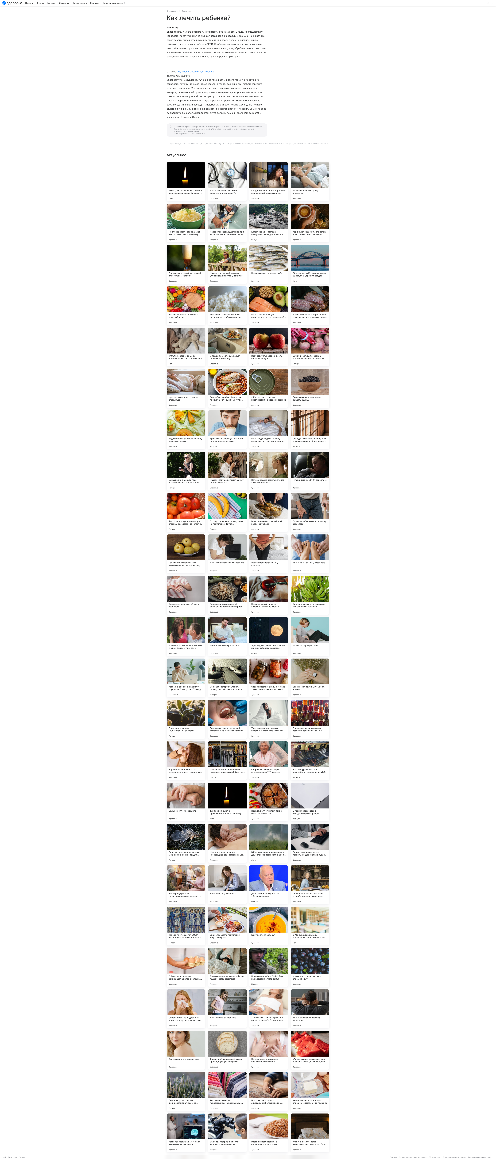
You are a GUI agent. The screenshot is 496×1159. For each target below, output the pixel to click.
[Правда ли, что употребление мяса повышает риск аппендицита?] (268, 802)
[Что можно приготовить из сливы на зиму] (310, 967)
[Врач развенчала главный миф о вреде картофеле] (268, 512)
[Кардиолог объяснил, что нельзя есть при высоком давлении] (310, 223)
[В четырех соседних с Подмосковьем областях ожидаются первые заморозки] (186, 719)
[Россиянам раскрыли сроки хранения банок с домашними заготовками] (310, 719)
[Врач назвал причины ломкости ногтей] (310, 678)
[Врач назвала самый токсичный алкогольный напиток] (186, 264)
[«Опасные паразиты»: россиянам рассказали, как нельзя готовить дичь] (310, 305)
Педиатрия (186, 11)
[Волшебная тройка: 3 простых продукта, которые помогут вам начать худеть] (227, 388)
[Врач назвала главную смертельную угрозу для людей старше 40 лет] (268, 305)
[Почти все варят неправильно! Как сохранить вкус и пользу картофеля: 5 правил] (186, 223)
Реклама (22, 1157)
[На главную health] (14, 3)
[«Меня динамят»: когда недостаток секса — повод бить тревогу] (310, 1133)
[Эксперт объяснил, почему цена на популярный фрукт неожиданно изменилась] (227, 512)
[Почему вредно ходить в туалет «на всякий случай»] (268, 471)
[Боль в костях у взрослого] (186, 802)
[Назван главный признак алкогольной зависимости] (268, 595)
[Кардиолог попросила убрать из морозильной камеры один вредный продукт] (268, 181)
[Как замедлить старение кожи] (186, 1050)
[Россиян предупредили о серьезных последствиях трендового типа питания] (268, 1133)
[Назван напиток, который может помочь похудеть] (227, 471)
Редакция (393, 1157)
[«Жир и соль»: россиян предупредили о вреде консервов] (268, 388)
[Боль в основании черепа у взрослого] (310, 1008)
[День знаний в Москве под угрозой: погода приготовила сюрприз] (186, 471)
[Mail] (4, 3)
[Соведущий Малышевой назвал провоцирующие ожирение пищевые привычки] (227, 1050)
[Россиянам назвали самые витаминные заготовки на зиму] (186, 553)
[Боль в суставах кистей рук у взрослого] (186, 595)
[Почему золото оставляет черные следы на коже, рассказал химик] (268, 1050)
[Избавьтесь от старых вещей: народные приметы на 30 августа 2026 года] (227, 760)
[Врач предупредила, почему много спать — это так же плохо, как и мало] (268, 429)
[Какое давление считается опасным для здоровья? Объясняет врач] (227, 181)
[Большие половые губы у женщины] (310, 181)
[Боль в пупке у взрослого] (227, 1008)
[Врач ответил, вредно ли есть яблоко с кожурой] (268, 347)
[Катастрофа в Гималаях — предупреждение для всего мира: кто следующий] (268, 223)
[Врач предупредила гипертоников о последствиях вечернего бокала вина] (186, 884)
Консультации (172, 11)
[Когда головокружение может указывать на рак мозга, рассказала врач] (186, 1133)
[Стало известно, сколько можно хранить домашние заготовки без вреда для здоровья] (268, 678)
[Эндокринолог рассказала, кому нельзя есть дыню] (186, 429)
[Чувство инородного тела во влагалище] (186, 388)
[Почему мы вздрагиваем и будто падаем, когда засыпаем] (227, 967)
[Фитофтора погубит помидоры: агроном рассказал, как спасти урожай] (186, 512)
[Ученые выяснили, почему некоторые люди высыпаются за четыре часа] (268, 719)
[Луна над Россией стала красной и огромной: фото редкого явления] (268, 636)
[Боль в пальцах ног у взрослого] (310, 553)
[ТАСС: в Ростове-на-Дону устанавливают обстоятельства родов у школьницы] (186, 347)
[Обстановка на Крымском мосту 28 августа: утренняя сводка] (310, 264)
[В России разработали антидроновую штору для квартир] (310, 802)
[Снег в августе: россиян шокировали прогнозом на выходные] (186, 1091)
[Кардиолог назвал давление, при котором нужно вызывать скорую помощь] (227, 223)
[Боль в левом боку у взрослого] (227, 636)
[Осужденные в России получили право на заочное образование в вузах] (310, 429)
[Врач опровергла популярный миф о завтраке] (227, 926)
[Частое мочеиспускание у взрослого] (268, 553)
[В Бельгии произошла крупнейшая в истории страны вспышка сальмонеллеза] (186, 967)
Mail (4, 1157)
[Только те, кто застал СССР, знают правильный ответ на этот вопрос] (186, 926)
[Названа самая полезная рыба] (268, 264)
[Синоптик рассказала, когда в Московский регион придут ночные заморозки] (186, 843)
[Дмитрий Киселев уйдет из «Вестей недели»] (268, 884)
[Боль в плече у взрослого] (227, 884)
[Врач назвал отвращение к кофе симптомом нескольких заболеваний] (227, 429)
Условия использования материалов (413, 1157)
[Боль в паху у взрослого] (310, 636)
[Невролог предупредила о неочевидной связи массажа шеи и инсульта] (227, 843)
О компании (12, 1157)
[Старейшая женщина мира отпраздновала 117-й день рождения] (268, 760)
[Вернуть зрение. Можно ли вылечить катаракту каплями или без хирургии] (186, 760)
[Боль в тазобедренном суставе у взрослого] (310, 512)
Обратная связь (435, 1157)
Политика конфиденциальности (479, 1157)
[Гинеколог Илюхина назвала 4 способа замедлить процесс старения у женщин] (310, 884)
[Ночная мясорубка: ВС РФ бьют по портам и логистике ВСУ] (268, 967)
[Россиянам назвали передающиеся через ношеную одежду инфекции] (227, 1091)
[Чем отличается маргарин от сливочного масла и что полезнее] (310, 1091)
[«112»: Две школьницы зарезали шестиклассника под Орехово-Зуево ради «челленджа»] (186, 181)
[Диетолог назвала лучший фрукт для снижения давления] (310, 595)
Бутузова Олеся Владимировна (196, 71)
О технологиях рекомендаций (454, 1157)
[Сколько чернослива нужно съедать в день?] (310, 388)
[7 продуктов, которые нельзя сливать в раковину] (227, 347)
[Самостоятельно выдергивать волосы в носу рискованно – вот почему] (186, 1008)
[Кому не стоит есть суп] (268, 926)
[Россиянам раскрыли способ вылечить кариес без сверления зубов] (227, 719)
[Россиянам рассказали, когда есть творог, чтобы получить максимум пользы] (227, 305)
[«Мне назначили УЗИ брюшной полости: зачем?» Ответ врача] (268, 1008)
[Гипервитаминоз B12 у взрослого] (310, 471)
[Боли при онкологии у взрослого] (227, 553)
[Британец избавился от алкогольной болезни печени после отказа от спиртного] (268, 1091)
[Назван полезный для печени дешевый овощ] (186, 305)
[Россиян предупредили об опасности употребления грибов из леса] (227, 595)
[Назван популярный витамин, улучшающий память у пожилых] (227, 264)
